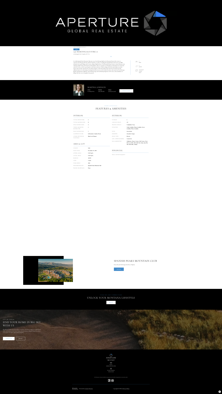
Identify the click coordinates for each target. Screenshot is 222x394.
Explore (119, 269)
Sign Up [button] (111, 302)
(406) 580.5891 (101, 91)
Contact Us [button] (9, 338)
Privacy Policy (126, 388)
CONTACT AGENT (126, 90)
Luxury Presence (89, 388)
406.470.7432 (111, 371)
